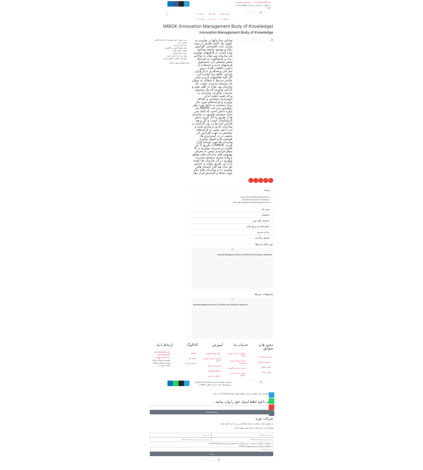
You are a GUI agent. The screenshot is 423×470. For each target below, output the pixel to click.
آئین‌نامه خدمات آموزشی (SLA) (212, 359)
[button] (167, 14)
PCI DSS (192, 358)
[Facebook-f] (175, 4)
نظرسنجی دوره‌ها (214, 366)
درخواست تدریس (214, 376)
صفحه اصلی (224, 14)
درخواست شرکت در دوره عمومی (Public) (255, 446)
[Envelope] (271, 407)
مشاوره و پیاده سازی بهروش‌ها (238, 362)
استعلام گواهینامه (214, 371)
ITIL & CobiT (190, 363)
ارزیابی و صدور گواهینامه (236, 368)
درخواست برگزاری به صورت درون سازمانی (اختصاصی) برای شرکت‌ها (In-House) (240, 443)
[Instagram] (181, 4)
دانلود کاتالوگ (266, 367)
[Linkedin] (170, 4)
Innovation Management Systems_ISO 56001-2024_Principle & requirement (244, 255)
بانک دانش (212, 14)
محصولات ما (224, 19)
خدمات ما (200, 14)
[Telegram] (186, 4)
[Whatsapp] (175, 383)
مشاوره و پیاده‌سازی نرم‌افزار (238, 374)
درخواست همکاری (264, 362)
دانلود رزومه (266, 372)
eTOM (193, 353)
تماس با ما (201, 19)
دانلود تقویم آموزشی (213, 353)
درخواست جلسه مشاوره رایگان (237, 354)
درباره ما (212, 19)
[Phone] (271, 413)
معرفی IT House (264, 357)
